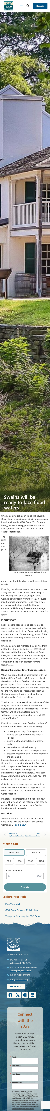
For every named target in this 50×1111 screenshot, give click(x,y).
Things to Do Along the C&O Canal (22, 916)
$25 (9, 861)
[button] (21, 5)
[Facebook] (10, 995)
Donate (25, 887)
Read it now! (20, 824)
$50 (20, 861)
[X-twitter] (17, 995)
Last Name (16, 1074)
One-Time (14, 852)
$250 (41, 861)
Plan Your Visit (12, 904)
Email (14, 1057)
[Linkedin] (32, 995)
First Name (16, 1065)
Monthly (36, 852)
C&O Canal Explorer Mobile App (21, 910)
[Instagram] (25, 995)
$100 (30, 861)
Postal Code (17, 1082)
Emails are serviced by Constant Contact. (25, 1107)
